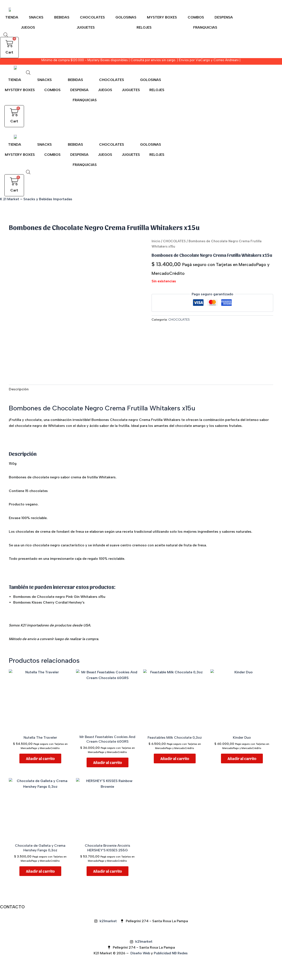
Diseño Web (140, 953)
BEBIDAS (61, 17)
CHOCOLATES (92, 17)
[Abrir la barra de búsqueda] (6, 35)
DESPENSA (224, 17)
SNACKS (36, 17)
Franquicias (205, 27)
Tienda (11, 17)
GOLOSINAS (125, 17)
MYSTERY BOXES (162, 17)
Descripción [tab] (19, 389)
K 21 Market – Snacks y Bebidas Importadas (36, 199)
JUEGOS (28, 27)
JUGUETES (86, 27)
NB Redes (180, 953)
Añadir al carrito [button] (40, 758)
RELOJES (144, 27)
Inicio (156, 241)
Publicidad (162, 953)
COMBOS (196, 17)
